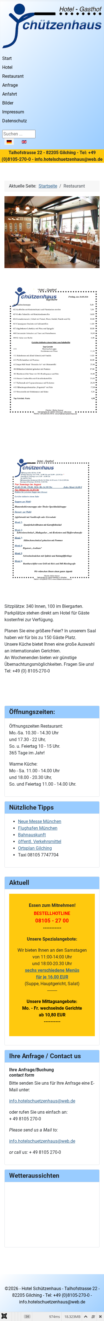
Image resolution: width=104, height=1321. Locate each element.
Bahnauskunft (32, 834)
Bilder (7, 103)
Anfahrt (9, 94)
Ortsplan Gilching (35, 848)
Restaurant (13, 76)
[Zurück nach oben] (94, 1311)
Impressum (13, 112)
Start (7, 58)
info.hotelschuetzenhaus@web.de (42, 1101)
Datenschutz (14, 120)
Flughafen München (37, 828)
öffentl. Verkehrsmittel (39, 841)
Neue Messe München (39, 821)
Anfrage (10, 85)
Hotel (7, 67)
